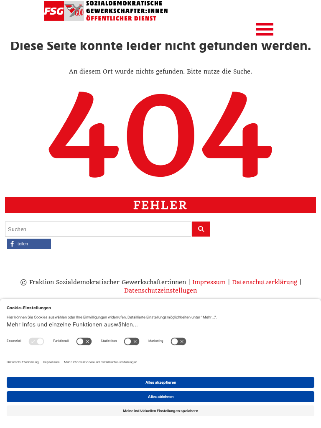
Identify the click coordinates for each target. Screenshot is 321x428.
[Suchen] (201, 229)
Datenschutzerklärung (264, 282)
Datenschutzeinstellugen (160, 290)
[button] (29, 244)
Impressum (209, 282)
